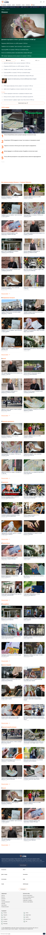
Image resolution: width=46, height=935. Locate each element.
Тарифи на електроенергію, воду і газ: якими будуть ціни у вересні (34, 331)
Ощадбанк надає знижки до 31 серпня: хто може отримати (33, 619)
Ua (40, 1)
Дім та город (4, 874)
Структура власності (5, 901)
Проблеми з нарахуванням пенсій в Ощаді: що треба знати (11, 655)
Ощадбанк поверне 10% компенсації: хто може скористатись (33, 637)
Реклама (3, 900)
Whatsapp (5, 923)
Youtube (5, 912)
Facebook (5, 921)
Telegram (5, 914)
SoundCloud (28, 919)
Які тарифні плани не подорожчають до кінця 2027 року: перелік (33, 680)
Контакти (3, 898)
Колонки (28, 4)
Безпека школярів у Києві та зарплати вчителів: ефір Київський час (10, 497)
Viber (4, 917)
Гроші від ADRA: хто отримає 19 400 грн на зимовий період (14, 49)
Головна (2, 9)
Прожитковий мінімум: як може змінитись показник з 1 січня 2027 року (11, 760)
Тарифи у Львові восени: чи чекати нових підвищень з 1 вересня (10, 312)
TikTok (27, 912)
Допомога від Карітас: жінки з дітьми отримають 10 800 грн (17, 63)
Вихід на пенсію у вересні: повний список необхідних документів (18, 96)
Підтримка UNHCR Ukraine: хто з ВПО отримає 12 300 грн (14, 43)
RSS (26, 921)
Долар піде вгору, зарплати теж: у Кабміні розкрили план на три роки (33, 760)
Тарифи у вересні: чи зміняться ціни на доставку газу (10, 349)
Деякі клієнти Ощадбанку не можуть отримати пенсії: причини (18, 89)
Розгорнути (23, 889)
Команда (3, 903)
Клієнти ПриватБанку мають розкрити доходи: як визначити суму (20, 134)
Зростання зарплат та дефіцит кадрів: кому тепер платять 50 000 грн (19, 99)
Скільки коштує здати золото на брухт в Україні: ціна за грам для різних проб (10, 717)
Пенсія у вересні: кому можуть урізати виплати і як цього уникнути (32, 373)
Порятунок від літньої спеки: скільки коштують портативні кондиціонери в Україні (32, 698)
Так (44, 933)
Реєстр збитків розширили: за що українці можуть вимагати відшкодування (22, 156)
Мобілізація (25, 884)
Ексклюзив (3, 879)
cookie (9, 933)
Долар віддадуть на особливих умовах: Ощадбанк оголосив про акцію (21, 151)
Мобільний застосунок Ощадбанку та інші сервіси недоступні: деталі (11, 637)
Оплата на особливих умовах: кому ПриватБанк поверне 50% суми (16, 52)
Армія (13, 4)
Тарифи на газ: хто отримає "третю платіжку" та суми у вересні (15, 46)
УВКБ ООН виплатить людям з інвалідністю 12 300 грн (34, 288)
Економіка (18, 4)
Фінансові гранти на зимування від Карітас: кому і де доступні (34, 472)
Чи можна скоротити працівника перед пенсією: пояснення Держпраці (10, 515)
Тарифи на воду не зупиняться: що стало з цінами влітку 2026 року (33, 312)
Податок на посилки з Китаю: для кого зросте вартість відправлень (20, 145)
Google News (28, 914)
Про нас (3, 895)
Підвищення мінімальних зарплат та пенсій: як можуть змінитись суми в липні (34, 778)
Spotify (27, 917)
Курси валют (4, 905)
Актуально (3, 869)
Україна (4, 4)
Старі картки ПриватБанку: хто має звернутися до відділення (32, 594)
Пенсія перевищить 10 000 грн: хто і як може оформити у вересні (34, 410)
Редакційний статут (27, 898)
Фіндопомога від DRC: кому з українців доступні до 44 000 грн (10, 288)
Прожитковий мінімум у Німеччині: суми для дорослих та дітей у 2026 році (11, 778)
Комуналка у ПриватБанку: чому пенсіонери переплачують (34, 349)
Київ (24, 879)
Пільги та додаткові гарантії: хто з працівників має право (31, 515)
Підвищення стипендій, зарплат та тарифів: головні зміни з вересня (11, 533)
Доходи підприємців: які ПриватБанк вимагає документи (9, 576)
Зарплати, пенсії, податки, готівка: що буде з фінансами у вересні (11, 410)
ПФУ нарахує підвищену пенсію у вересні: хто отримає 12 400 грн (16, 55)
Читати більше (23, 865)
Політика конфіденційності (28, 897)
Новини (9, 4)
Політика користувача (27, 895)
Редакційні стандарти (27, 900)
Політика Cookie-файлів (28, 901)
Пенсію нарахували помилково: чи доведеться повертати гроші (18, 93)
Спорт (23, 4)
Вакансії (3, 897)
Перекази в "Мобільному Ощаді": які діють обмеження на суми (33, 655)
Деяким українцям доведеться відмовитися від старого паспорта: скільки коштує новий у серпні (34, 718)
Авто (24, 869)
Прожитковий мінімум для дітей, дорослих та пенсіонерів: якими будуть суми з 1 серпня (34, 742)
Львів (2, 884)
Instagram (5, 919)
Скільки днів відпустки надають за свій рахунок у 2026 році (33, 533)
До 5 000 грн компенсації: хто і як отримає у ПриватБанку (34, 576)
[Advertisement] (23, 171)
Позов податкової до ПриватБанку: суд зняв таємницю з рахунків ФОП (11, 594)
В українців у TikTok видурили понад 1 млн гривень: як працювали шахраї (22, 140)
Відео (33, 4)
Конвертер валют (5, 906)
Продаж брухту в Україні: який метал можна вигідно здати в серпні (11, 698)
